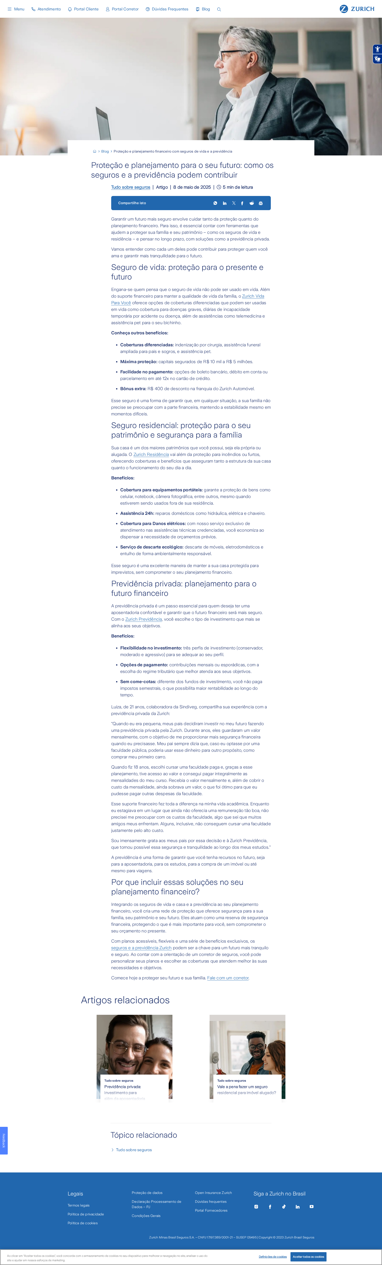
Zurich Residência (151, 454)
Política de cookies (83, 1223)
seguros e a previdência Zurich (141, 947)
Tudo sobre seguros (131, 187)
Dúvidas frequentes (211, 1201)
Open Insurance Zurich (213, 1193)
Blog (206, 9)
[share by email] (261, 203)
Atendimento (49, 9)
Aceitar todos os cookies (308, 1256)
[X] (234, 203)
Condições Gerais (146, 1216)
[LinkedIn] (225, 203)
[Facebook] (270, 1207)
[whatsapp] (215, 203)
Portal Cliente (86, 9)
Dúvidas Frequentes (170, 9)
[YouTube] (311, 1207)
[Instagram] (256, 1207)
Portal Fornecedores (211, 1210)
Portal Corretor (125, 9)
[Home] (96, 151)
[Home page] (357, 8)
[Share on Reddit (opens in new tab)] (251, 203)
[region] (191, 1257)
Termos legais (79, 1205)
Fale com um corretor (227, 977)
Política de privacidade (86, 1214)
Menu (19, 9)
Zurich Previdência (143, 619)
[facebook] (242, 203)
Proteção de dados (147, 1193)
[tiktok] (283, 1207)
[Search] (219, 9)
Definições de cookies (273, 1256)
